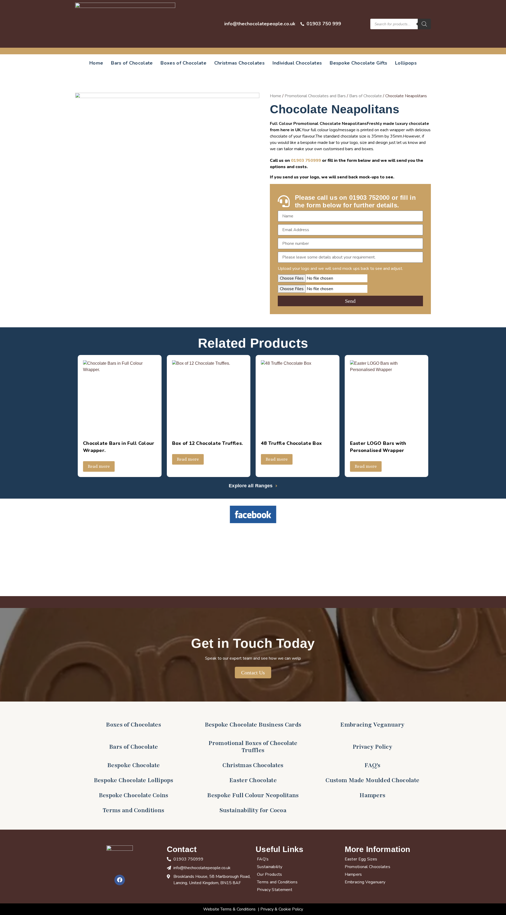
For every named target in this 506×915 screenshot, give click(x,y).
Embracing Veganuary (372, 725)
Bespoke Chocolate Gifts (358, 63)
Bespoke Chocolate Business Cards (253, 725)
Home (96, 63)
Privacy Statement (274, 890)
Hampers (372, 795)
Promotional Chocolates (368, 867)
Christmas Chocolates (239, 63)
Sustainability (269, 867)
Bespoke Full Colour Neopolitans (253, 795)
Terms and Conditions (133, 810)
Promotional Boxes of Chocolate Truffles (252, 746)
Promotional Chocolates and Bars (315, 96)
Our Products (269, 874)
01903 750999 (306, 160)
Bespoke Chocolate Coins (133, 795)
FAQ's (372, 765)
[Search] (424, 24)
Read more (99, 466)
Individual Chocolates (297, 63)
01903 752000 (369, 197)
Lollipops (406, 63)
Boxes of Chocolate (183, 63)
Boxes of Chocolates (133, 725)
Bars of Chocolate (132, 63)
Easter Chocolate (253, 780)
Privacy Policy (372, 747)
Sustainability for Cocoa (253, 810)
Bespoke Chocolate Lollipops (133, 780)
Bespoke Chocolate (133, 765)
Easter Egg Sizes (361, 859)
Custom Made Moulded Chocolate (372, 780)
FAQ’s (263, 859)
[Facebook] (119, 880)
